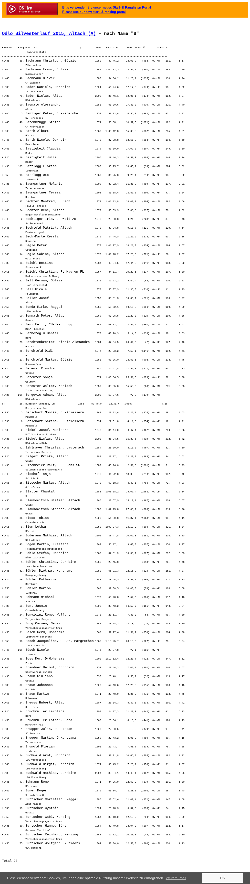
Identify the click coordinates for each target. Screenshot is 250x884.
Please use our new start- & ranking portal (94, 12)
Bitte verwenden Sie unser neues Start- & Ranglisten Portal (106, 7)
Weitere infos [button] (176, 878)
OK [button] (222, 878)
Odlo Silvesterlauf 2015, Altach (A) (49, 33)
